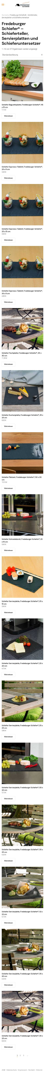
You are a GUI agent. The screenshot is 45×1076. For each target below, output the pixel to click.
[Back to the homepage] (22, 4)
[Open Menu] (3, 4)
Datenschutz (11, 1070)
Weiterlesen (8, 116)
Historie (39, 1070)
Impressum (22, 1070)
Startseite (5, 15)
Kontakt (31, 1070)
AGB (3, 1070)
